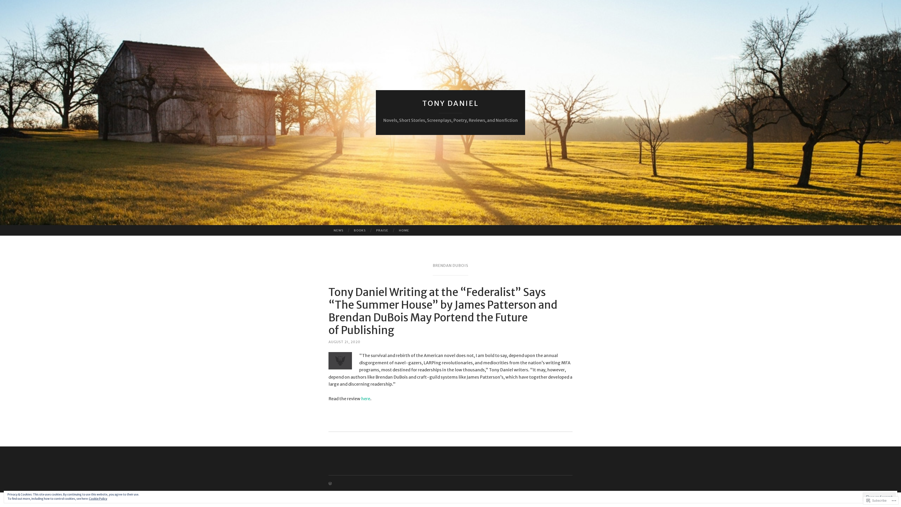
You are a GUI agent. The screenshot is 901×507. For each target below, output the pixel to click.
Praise (382, 230)
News (339, 230)
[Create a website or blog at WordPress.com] (330, 484)
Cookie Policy (98, 498)
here (365, 398)
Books (360, 230)
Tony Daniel (450, 103)
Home (404, 230)
